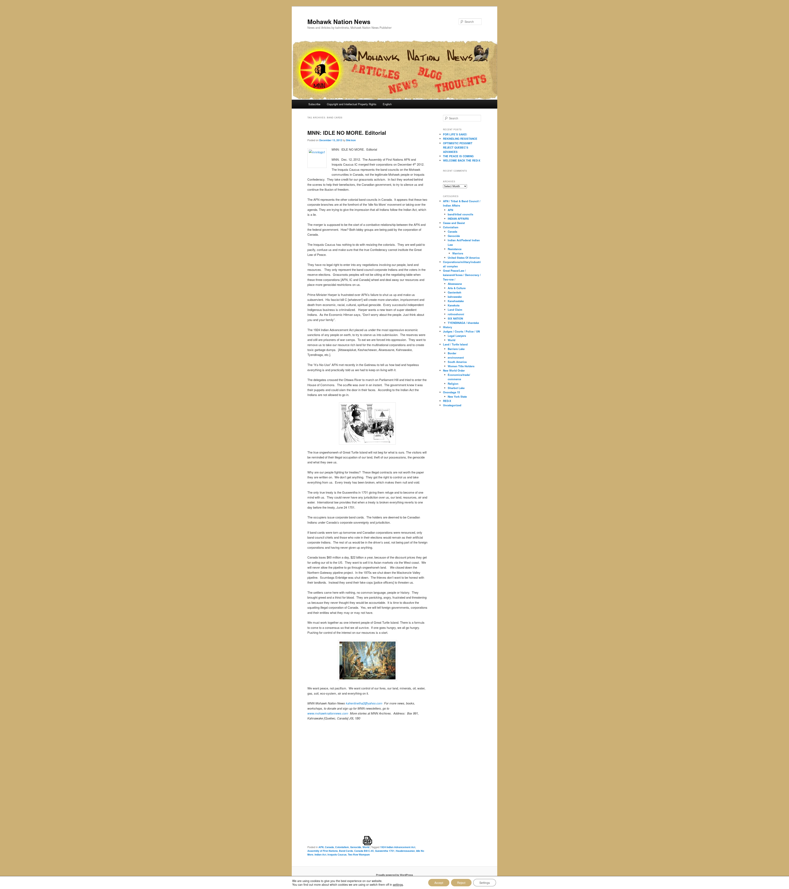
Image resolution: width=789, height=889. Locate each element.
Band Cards (346, 851)
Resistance (454, 249)
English (387, 104)
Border (452, 353)
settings (398, 884)
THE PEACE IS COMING (458, 156)
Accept (438, 883)
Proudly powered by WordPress (394, 875)
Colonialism (342, 847)
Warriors (457, 253)
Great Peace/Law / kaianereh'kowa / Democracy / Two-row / (462, 275)
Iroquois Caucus (337, 854)
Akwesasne (455, 284)
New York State (457, 396)
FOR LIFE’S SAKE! (455, 134)
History (447, 327)
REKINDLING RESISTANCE (460, 139)
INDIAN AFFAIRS (458, 219)
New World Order (454, 370)
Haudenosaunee (405, 851)
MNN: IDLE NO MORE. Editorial (346, 132)
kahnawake (455, 297)
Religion (453, 384)
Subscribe (314, 104)
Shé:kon (351, 140)
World (365, 847)
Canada (329, 847)
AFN (321, 847)
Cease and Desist (454, 223)
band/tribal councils (460, 214)
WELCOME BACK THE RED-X (461, 160)
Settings (484, 883)
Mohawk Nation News (338, 21)
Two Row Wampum (359, 854)
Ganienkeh (454, 292)
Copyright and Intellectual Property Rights (351, 104)
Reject (461, 883)
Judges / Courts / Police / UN (461, 331)
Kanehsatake (456, 301)
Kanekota (453, 305)
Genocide (355, 847)
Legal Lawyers (457, 336)
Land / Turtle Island (455, 344)
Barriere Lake (456, 349)
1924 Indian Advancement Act (397, 847)
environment (456, 357)
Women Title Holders (461, 366)
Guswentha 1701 (384, 851)
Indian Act (320, 854)
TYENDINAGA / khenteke (463, 323)
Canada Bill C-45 (364, 851)
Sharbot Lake (456, 388)
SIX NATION (455, 318)
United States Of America (464, 258)
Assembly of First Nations (322, 851)
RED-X (447, 401)
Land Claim (455, 310)
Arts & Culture (457, 288)
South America (457, 362)
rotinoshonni (456, 314)
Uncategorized (452, 405)
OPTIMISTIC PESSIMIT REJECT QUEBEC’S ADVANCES (457, 147)
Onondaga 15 (451, 392)
